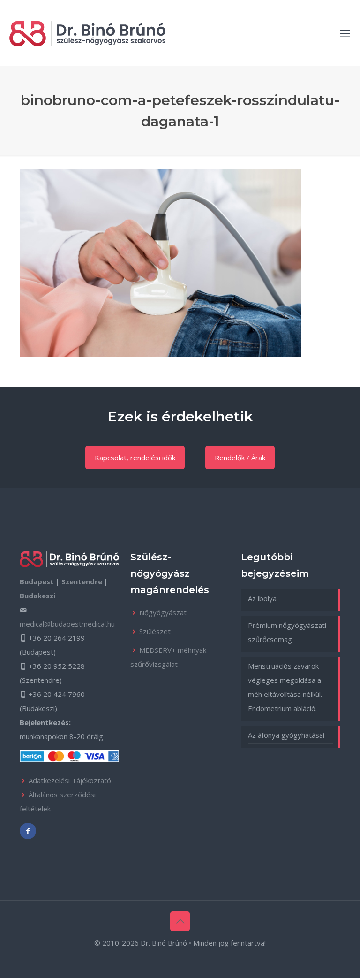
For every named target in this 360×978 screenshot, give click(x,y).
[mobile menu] (345, 33)
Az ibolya (262, 598)
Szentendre (81, 581)
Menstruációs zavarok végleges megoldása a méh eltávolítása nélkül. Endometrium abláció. (285, 687)
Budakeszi (37, 595)
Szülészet (155, 631)
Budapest (37, 581)
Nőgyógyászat (163, 612)
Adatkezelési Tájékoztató (70, 780)
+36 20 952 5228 (57, 666)
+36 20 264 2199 (57, 637)
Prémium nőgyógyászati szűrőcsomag (287, 632)
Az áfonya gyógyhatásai (286, 735)
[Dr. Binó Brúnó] (87, 33)
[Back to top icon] (180, 921)
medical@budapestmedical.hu (67, 623)
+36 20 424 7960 (57, 694)
